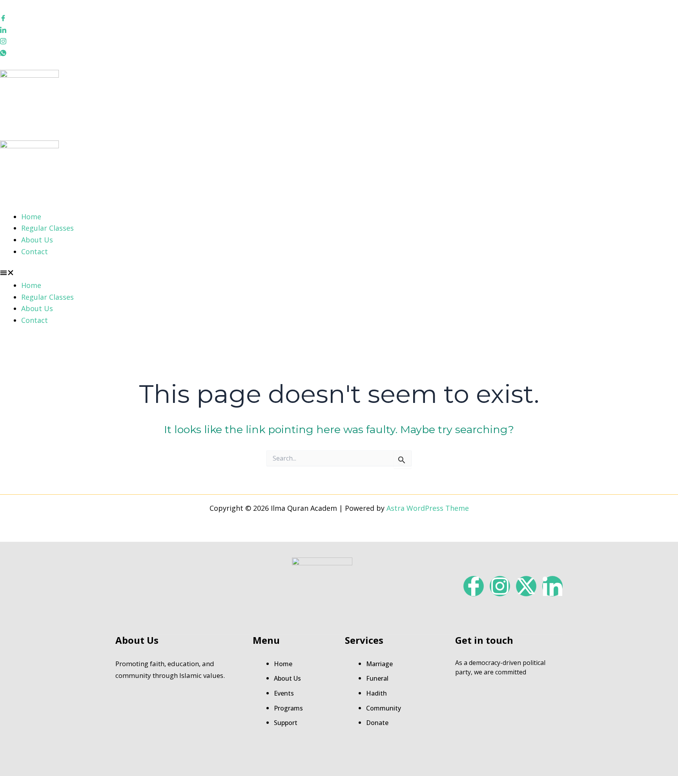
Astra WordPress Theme (427, 508)
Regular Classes (47, 228)
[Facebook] (339, 18)
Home (31, 216)
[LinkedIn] (339, 29)
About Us (37, 239)
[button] (339, 274)
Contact (34, 251)
